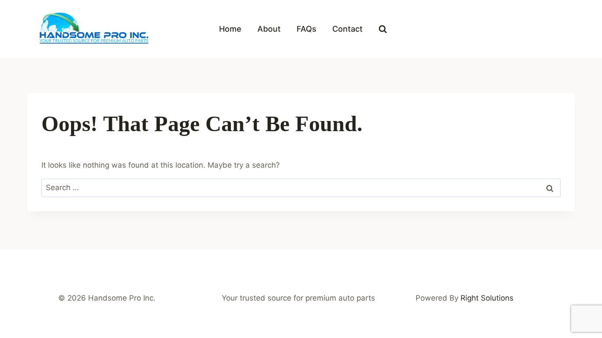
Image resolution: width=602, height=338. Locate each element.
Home (230, 28)
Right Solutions (487, 298)
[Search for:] (301, 187)
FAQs (306, 28)
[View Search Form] (382, 29)
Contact (347, 28)
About (269, 28)
